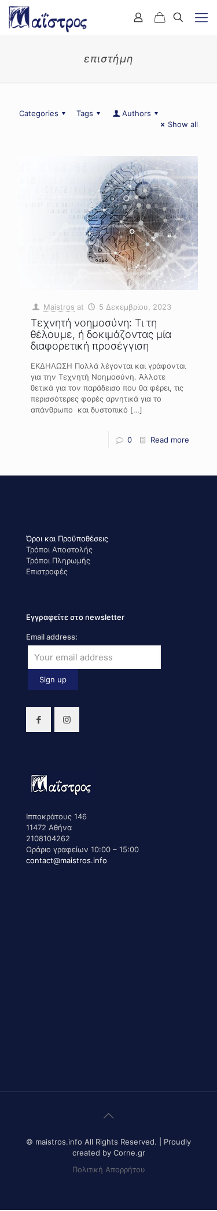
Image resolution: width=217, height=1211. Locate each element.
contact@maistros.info (66, 860)
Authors (136, 113)
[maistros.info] (49, 17)
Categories (38, 113)
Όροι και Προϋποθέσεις (67, 538)
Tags (84, 113)
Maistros (59, 306)
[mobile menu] (201, 17)
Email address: (52, 636)
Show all (183, 124)
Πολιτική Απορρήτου (108, 1169)
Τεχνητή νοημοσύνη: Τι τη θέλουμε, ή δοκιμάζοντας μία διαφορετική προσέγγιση (101, 334)
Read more (169, 439)
